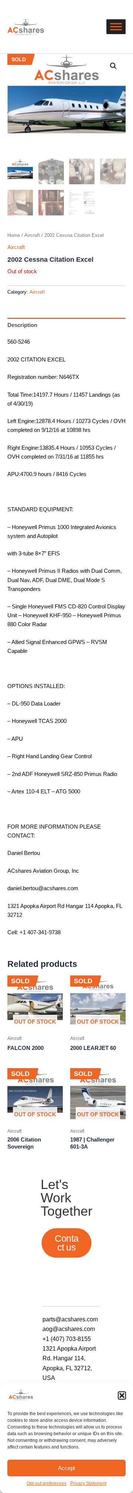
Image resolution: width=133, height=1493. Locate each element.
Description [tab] (22, 325)
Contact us (67, 1242)
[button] (122, 1395)
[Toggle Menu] (116, 26)
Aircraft (32, 235)
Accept (66, 1468)
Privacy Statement (88, 1483)
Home (13, 235)
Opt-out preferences (46, 1483)
